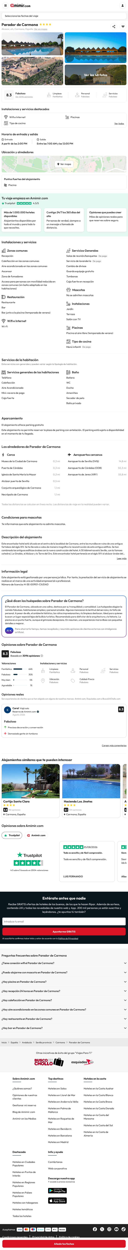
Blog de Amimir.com (23, 1111)
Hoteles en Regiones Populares (23, 1184)
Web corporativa (57, 1168)
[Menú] (5, 5)
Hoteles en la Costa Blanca (98, 1095)
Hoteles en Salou (57, 1088)
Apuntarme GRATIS (64, 931)
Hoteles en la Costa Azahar (99, 1088)
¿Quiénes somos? (22, 1088)
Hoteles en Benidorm (59, 1128)
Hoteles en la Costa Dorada (99, 1108)
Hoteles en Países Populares (22, 1194)
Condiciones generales (15, 1237)
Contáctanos (55, 1161)
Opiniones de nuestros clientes (24, 1097)
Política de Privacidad (68, 938)
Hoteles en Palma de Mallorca (59, 1110)
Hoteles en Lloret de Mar (61, 1095)
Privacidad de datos (43, 1237)
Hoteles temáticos (22, 1209)
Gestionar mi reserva (24, 1105)
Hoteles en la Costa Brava (98, 1101)
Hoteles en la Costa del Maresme (96, 1116)
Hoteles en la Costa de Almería (96, 1133)
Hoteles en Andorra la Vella (63, 1101)
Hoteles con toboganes (25, 1202)
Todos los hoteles (21, 1216)
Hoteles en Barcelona (60, 1135)
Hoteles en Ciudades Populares (23, 1163)
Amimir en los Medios (24, 1118)
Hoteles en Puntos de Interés (24, 1173)
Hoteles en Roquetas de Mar (61, 1120)
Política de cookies (69, 1237)
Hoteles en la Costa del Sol (98, 1125)
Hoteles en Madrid (58, 1142)
